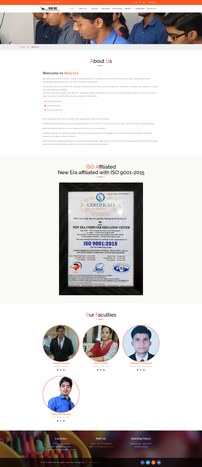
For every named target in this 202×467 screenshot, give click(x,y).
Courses (94, 9)
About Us (83, 9)
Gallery (128, 9)
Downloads (140, 9)
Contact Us (151, 9)
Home (71, 9)
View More (61, 348)
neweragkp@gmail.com (104, 447)
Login (153, 2)
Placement (106, 9)
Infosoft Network (92, 462)
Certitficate (117, 9)
